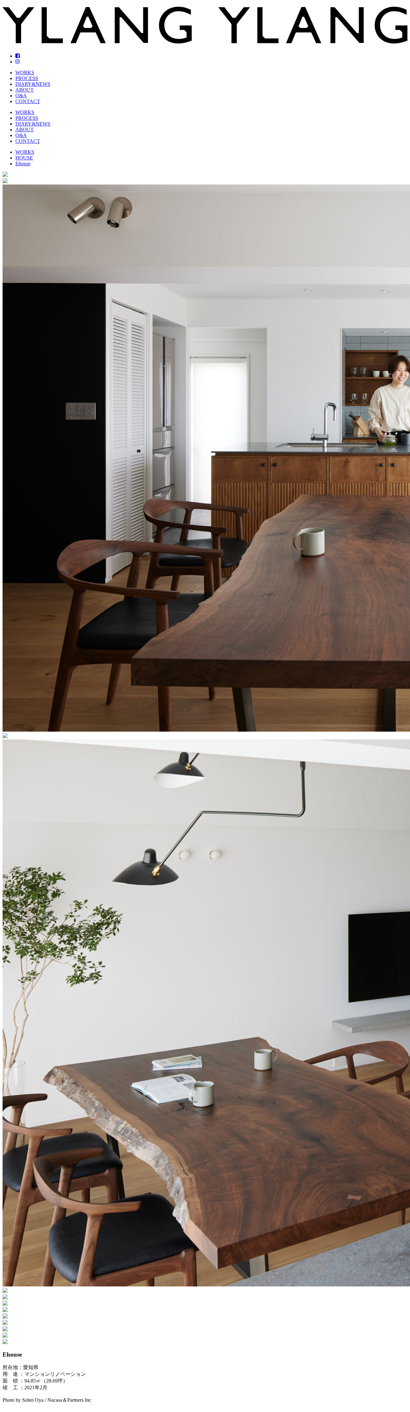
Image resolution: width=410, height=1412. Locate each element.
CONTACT (27, 101)
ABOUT (24, 90)
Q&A (21, 95)
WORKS (24, 72)
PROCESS (26, 78)
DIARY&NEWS (32, 84)
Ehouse (22, 163)
